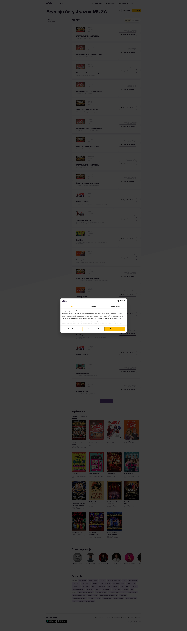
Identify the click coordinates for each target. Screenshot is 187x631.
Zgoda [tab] (71, 306)
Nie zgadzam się (72, 328)
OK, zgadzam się (114, 328)
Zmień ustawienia (92, 328)
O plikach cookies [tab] (115, 306)
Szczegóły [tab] (93, 306)
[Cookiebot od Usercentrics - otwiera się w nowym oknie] (118, 301)
